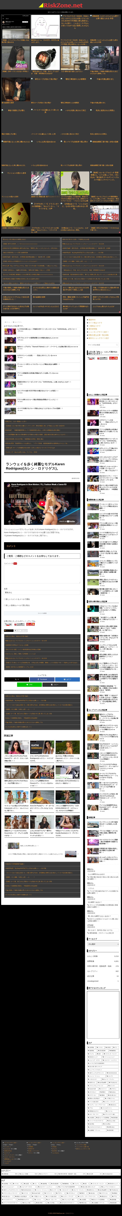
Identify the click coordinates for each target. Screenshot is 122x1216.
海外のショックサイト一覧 (83, 1148)
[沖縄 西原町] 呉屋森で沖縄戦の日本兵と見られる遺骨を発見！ (21, 279)
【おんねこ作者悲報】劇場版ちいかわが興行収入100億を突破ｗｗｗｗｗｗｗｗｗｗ (27, 274)
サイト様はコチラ (95, 323)
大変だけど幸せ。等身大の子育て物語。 (17, 636)
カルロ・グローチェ (9, 1157)
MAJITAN (54, 1151)
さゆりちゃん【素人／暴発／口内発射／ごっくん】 (20, 654)
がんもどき (7, 1148)
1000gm (54, 1146)
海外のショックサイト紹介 (98, 338)
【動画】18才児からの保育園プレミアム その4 (19, 667)
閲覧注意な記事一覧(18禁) (98, 335)
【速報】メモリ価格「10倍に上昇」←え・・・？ (77, 261)
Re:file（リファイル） (34, 1151)
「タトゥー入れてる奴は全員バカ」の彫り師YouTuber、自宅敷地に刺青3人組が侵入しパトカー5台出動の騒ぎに (91, 257)
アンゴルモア (7, 1161)
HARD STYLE (8, 1151)
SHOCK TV (31, 1148)
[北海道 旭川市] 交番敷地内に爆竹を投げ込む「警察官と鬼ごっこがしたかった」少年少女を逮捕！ (31, 248)
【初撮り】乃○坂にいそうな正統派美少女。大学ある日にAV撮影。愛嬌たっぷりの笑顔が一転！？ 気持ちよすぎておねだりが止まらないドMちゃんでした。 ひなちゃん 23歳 (42, 662)
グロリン (30, 1153)
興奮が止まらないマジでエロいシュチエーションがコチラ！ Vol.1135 (83, 244)
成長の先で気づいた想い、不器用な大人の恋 (75, 239)
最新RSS (91, 320)
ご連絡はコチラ (94, 326)
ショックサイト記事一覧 (82, 1146)
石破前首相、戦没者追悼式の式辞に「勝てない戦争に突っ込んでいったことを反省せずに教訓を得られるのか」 (91, 274)
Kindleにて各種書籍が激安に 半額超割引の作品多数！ (21, 718)
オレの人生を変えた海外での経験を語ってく (18, 727)
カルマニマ (7, 1153)
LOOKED (30, 1146)
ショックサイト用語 (81, 1144)
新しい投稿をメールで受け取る (18, 605)
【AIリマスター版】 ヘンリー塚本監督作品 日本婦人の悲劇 (23, 649)
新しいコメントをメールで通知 (18, 599)
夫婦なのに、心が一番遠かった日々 (16, 421)
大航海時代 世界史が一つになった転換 (16, 645)
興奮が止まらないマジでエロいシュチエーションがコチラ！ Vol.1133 (83, 283)
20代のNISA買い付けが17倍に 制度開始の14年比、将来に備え (24, 439)
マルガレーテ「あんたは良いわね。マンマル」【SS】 (21, 452)
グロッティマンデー (9, 1155)
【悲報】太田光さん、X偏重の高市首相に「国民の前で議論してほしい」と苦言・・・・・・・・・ (31, 270)
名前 (5, 589)
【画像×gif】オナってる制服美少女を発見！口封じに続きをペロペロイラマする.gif (30, 447)
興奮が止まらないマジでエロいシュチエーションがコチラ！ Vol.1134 (83, 266)
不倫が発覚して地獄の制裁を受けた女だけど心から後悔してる (24, 722)
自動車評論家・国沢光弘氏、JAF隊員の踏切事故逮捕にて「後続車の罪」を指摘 (26, 257)
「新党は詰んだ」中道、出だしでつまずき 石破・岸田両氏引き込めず (83, 270)
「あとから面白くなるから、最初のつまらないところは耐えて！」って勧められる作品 (28, 283)
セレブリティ (9, 630)
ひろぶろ (54, 1148)
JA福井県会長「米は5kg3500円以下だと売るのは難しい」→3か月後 (82, 252)
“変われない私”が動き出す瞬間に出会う (14, 239)
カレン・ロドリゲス (21, 630)
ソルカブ (6, 1163)
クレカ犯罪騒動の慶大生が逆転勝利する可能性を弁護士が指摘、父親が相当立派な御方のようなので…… (36, 434)
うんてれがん (55, 1153)
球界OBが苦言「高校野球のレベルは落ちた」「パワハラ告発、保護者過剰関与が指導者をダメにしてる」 (37, 443)
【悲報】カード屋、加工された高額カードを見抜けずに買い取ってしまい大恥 (85, 279)
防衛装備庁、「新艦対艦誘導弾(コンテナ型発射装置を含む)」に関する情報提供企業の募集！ (33, 430)
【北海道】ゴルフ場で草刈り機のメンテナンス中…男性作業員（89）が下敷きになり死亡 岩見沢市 (35, 426)
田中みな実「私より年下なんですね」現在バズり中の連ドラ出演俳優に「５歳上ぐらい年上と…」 (31, 266)
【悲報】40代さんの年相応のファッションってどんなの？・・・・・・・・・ (25, 261)
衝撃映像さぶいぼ (8, 1159)
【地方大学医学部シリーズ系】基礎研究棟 (15, 252)
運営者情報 (92, 329)
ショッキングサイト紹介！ (98, 332)
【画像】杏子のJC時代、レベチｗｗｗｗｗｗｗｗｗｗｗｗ (19, 244)
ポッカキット (7, 1146)
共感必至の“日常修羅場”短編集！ (15, 864)
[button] (54, 685)
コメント (8, 563)
